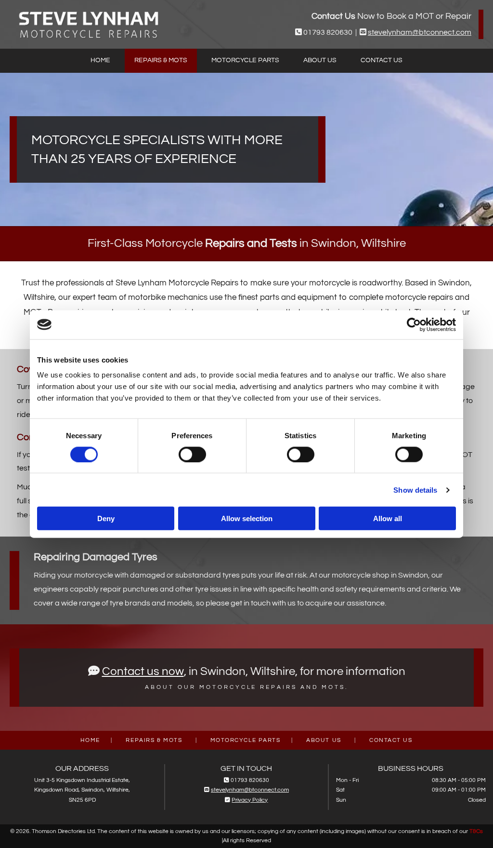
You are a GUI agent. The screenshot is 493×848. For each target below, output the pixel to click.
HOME (90, 740)
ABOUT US (323, 740)
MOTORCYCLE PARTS (245, 740)
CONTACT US (391, 740)
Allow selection (246, 518)
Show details (415, 489)
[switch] (192, 454)
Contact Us (381, 60)
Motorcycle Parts (245, 60)
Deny (106, 518)
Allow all (387, 518)
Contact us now (143, 671)
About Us (320, 60)
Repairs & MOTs (160, 60)
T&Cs (476, 831)
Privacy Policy (250, 800)
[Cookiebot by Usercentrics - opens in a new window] (414, 324)
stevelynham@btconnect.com (419, 32)
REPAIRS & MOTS (154, 740)
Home (100, 60)
